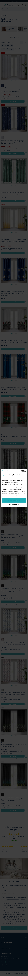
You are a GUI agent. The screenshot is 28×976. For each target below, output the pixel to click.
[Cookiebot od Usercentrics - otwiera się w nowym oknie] (20, 471)
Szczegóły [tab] (12, 474)
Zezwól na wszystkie (14, 500)
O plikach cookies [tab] (21, 474)
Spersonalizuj (13, 504)
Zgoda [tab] (4, 474)
